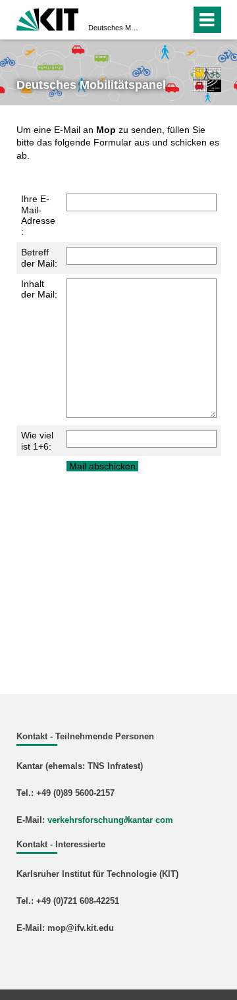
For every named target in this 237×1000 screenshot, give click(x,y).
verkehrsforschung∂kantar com (110, 820)
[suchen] (157, 20)
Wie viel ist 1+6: (37, 441)
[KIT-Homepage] (47, 18)
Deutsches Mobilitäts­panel (114, 28)
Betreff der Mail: (39, 258)
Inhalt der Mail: (39, 289)
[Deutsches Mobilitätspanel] (207, 79)
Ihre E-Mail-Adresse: (38, 215)
